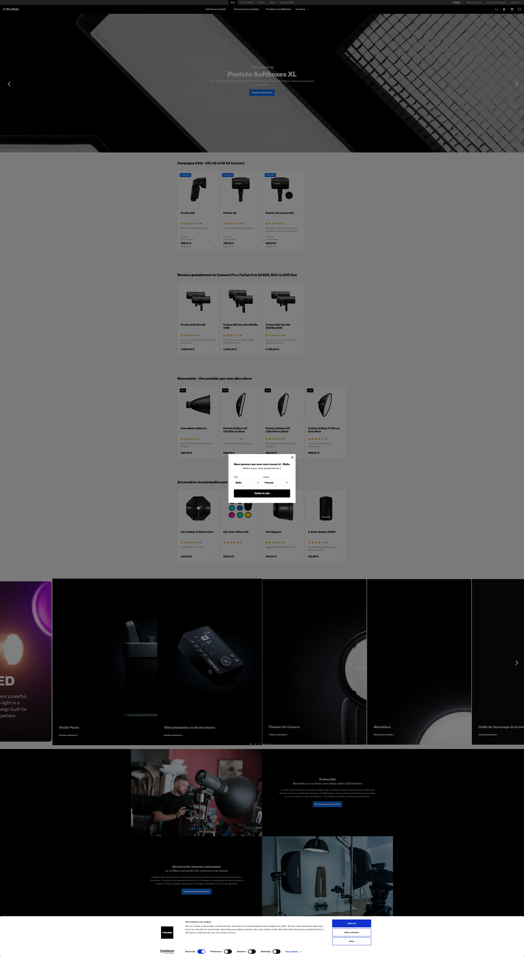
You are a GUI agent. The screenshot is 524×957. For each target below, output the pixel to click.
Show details (291, 951)
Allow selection (351, 932)
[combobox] (247, 483)
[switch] (228, 951)
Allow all (352, 923)
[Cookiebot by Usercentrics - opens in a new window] (167, 952)
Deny (351, 941)
